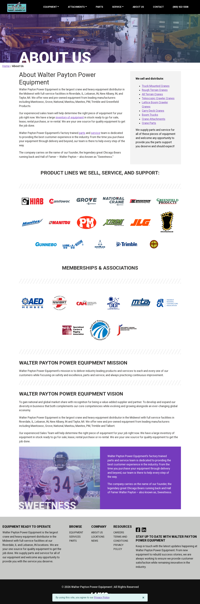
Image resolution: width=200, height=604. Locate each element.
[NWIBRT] (59, 303)
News (94, 540)
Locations (97, 536)
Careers (118, 532)
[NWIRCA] (127, 330)
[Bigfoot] (167, 222)
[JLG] (140, 222)
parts (82, 133)
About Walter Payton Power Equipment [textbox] (57, 78)
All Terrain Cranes (152, 94)
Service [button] (117, 7)
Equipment (76, 532)
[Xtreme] (113, 222)
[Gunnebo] (46, 244)
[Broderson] (140, 201)
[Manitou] (59, 222)
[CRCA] (113, 303)
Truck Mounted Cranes (156, 86)
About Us (138, 7)
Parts (99, 7)
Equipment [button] (50, 7)
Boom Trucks (150, 114)
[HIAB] (32, 201)
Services (75, 536)
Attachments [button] (76, 7)
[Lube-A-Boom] (73, 244)
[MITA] (140, 303)
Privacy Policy (101, 597)
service (95, 133)
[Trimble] (127, 244)
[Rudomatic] (154, 244)
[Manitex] (32, 222)
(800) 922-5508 (180, 7)
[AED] (32, 303)
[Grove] (86, 201)
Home (6, 66)
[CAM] (86, 303)
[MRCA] (167, 303)
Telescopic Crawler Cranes (158, 98)
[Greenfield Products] (167, 201)
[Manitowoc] (59, 201)
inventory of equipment (70, 117)
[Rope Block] (100, 244)
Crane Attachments (153, 119)
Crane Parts (149, 123)
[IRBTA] (100, 330)
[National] (113, 201)
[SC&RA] (73, 330)
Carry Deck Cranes (153, 110)
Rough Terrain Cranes (155, 90)
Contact (158, 7)
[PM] (86, 222)
